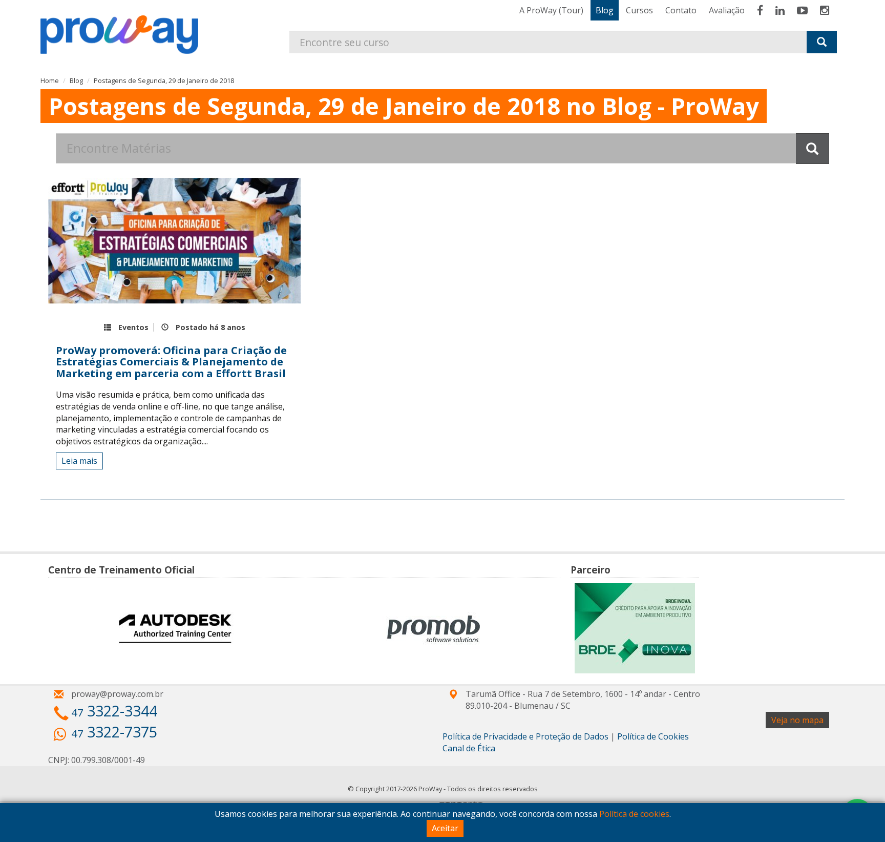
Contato (681, 10)
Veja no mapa (797, 720)
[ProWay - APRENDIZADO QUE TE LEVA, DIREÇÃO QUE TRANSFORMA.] (124, 27)
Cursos (639, 10)
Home (49, 80)
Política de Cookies (653, 736)
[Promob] (433, 628)
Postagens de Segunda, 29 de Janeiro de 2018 (164, 80)
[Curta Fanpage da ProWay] (760, 10)
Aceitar (445, 828)
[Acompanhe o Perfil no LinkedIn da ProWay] (780, 10)
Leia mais (79, 460)
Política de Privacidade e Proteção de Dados (525, 736)
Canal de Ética (468, 748)
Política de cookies (634, 813)
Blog (605, 10)
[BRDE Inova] (635, 628)
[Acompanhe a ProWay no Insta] (824, 10)
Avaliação (727, 10)
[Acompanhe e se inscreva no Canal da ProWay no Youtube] (802, 10)
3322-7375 (114, 732)
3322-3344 (114, 711)
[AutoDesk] (175, 628)
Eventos (133, 327)
